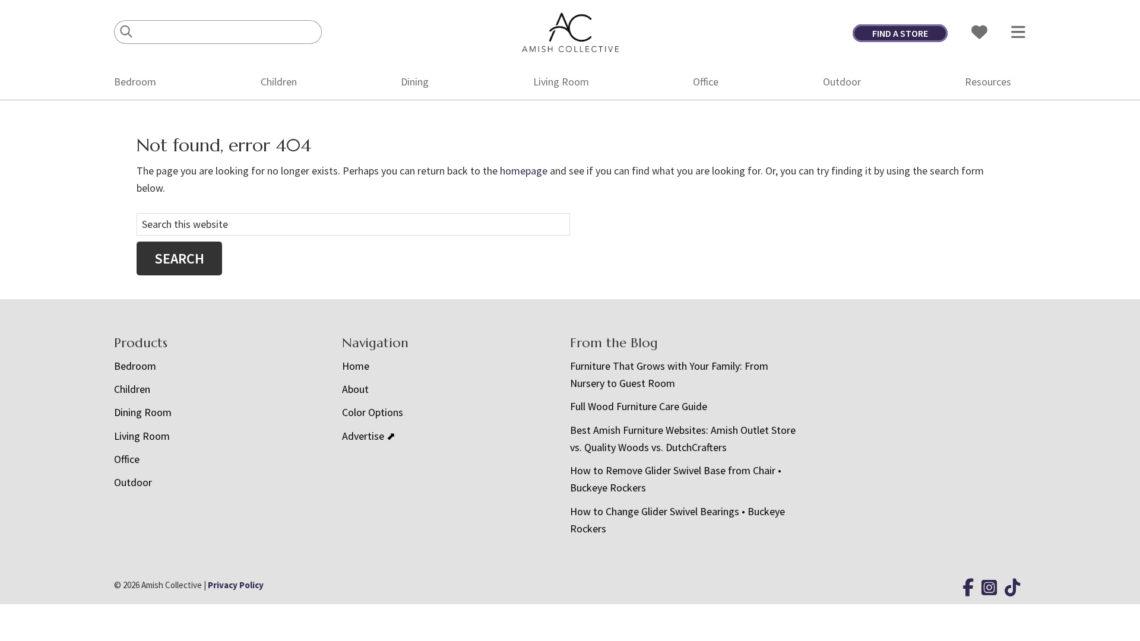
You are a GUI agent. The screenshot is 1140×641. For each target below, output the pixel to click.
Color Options (372, 412)
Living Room (561, 81)
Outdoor (842, 81)
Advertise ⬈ (368, 436)
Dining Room (143, 412)
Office (705, 81)
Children (279, 81)
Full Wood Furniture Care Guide (638, 406)
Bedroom (135, 81)
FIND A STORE (900, 33)
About (355, 389)
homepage (523, 170)
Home (355, 366)
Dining (415, 81)
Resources (988, 81)
